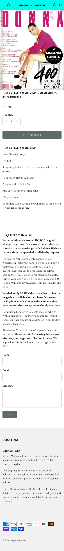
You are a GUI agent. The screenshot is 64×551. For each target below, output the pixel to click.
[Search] (10, 5)
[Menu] (3, 5)
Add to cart (31, 134)
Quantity (7, 114)
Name (5, 354)
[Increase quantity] (17, 121)
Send (10, 414)
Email (5, 370)
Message (7, 385)
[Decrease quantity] (5, 121)
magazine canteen (18, 540)
